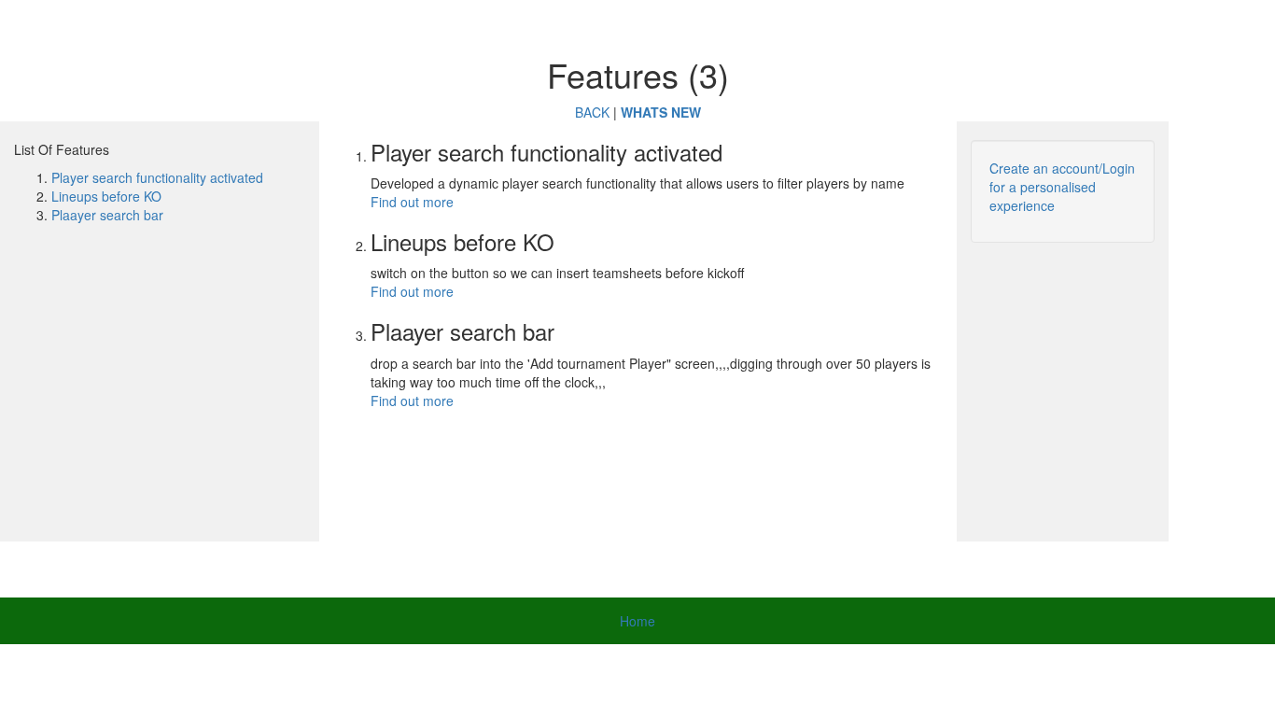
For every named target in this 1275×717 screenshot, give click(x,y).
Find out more (412, 201)
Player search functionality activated (157, 177)
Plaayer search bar (107, 214)
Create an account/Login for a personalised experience (1062, 187)
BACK (592, 112)
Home (637, 621)
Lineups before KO (106, 196)
